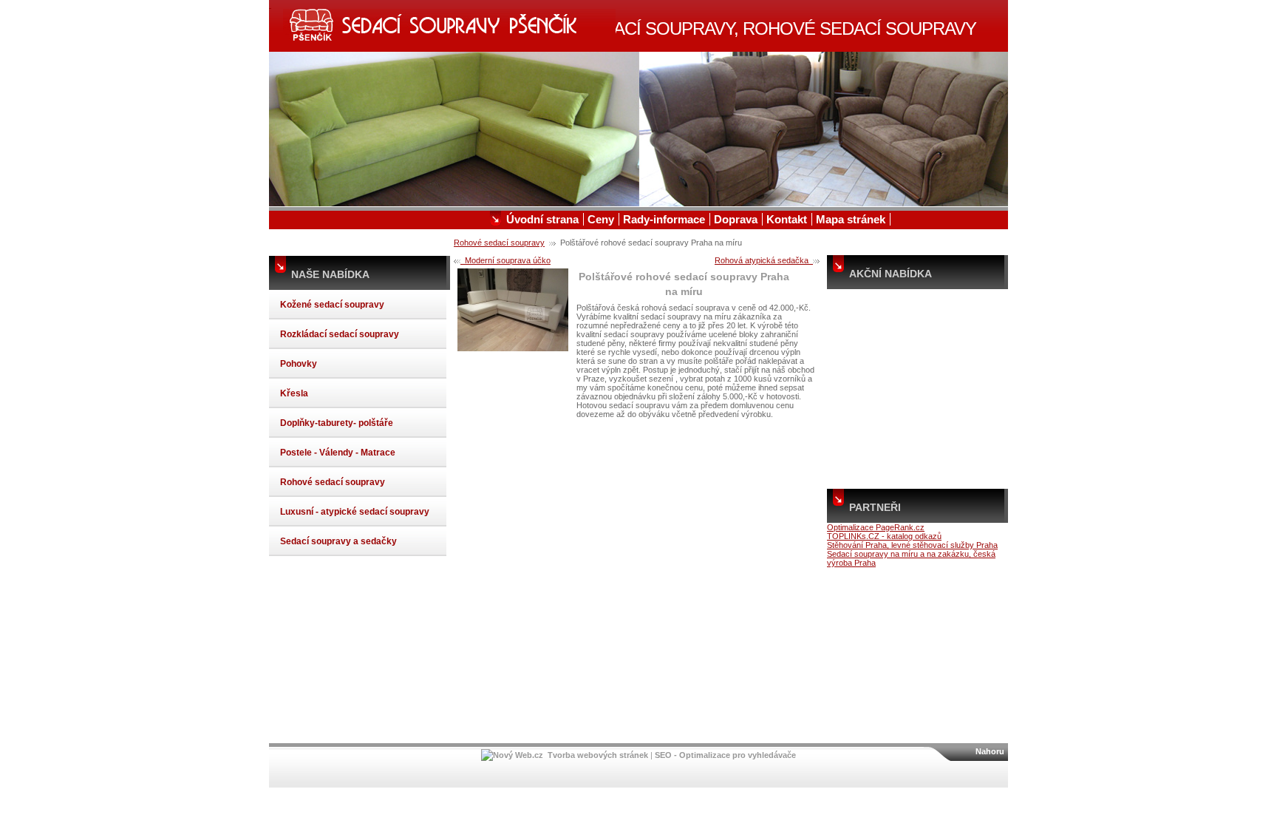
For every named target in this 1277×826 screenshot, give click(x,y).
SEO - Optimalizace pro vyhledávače (725, 755)
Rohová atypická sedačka (764, 260)
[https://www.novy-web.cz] (512, 755)
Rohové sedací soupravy (499, 242)
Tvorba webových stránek (598, 755)
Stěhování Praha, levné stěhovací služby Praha (912, 545)
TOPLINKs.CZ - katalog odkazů (884, 536)
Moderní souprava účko (505, 260)
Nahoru (989, 751)
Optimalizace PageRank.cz (875, 527)
